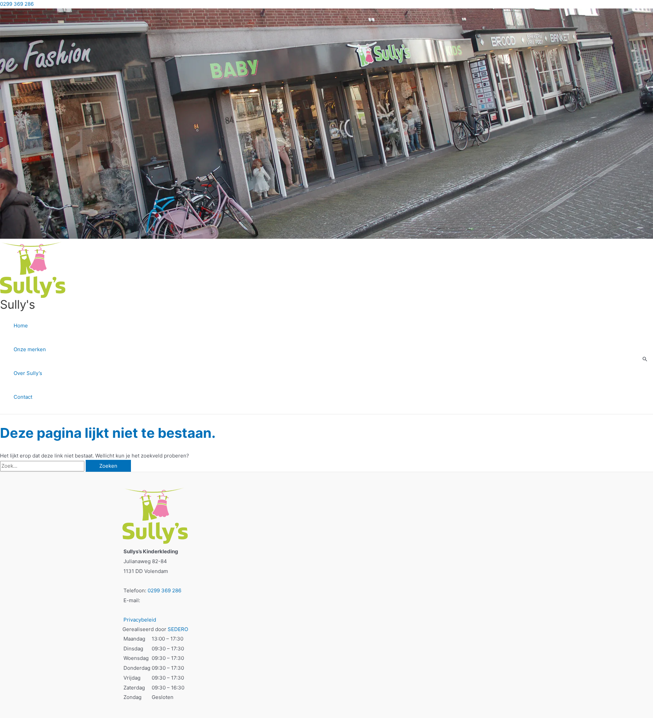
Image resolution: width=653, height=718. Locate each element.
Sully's (17, 304)
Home (21, 325)
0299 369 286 (17, 4)
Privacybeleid (139, 619)
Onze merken (30, 349)
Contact (23, 397)
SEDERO (178, 629)
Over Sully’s (28, 373)
